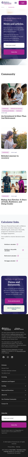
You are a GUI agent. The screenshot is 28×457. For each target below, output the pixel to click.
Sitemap (18, 447)
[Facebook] (3, 357)
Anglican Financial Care (17, 334)
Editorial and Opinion (16, 108)
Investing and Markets (8, 111)
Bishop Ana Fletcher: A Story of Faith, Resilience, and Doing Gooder (14, 202)
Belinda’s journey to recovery (10, 157)
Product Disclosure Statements (10, 349)
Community (5, 108)
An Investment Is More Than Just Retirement (13, 117)
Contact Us (5, 404)
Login (22, 3)
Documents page (21, 351)
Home (2, 7)
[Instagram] (8, 357)
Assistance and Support (8, 381)
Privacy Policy (18, 430)
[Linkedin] (12, 357)
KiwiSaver (18, 111)
